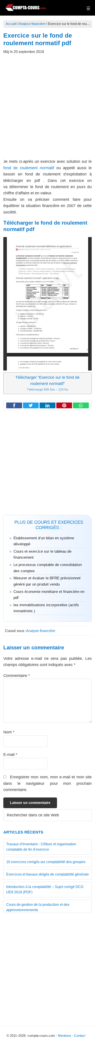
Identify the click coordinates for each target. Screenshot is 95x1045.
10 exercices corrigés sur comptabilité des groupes (46, 862)
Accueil (11, 24)
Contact (79, 1035)
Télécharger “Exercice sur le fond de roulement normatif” (47, 383)
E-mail (10, 754)
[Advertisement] (47, 109)
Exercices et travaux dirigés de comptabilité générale (47, 874)
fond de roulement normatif (28, 168)
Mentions (64, 1035)
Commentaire (16, 675)
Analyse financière (32, 24)
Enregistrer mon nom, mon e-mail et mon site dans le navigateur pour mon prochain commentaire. (47, 783)
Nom (8, 732)
